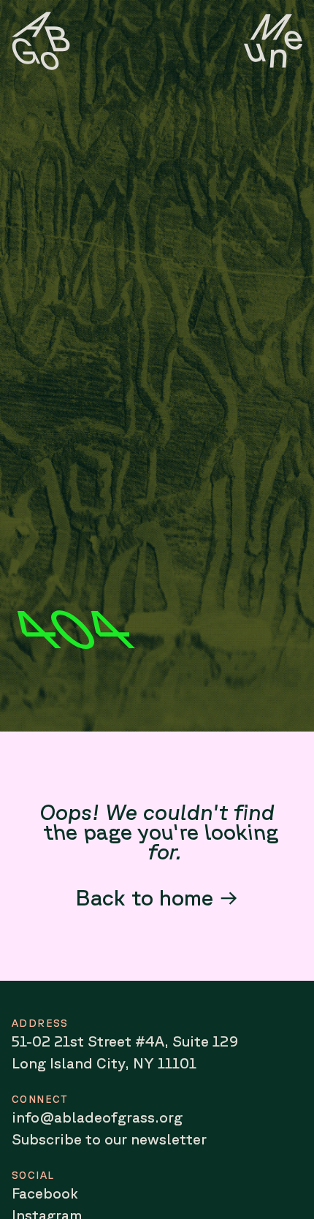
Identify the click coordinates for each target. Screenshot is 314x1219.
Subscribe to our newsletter (109, 1139)
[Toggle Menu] (273, 41)
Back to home (144, 897)
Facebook (45, 1193)
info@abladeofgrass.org (97, 1117)
